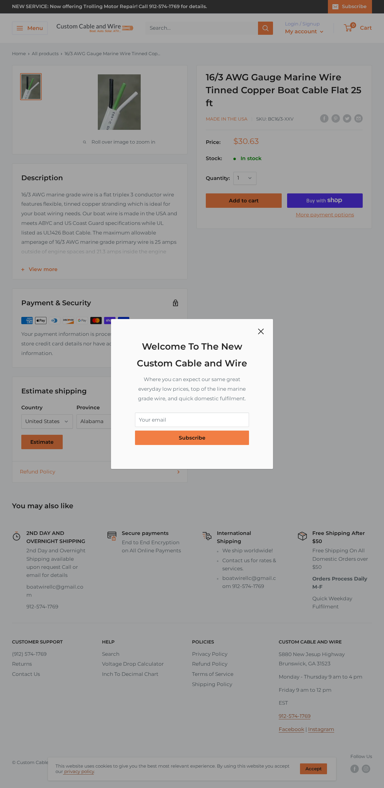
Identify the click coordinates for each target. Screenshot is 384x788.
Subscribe (192, 438)
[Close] (261, 331)
